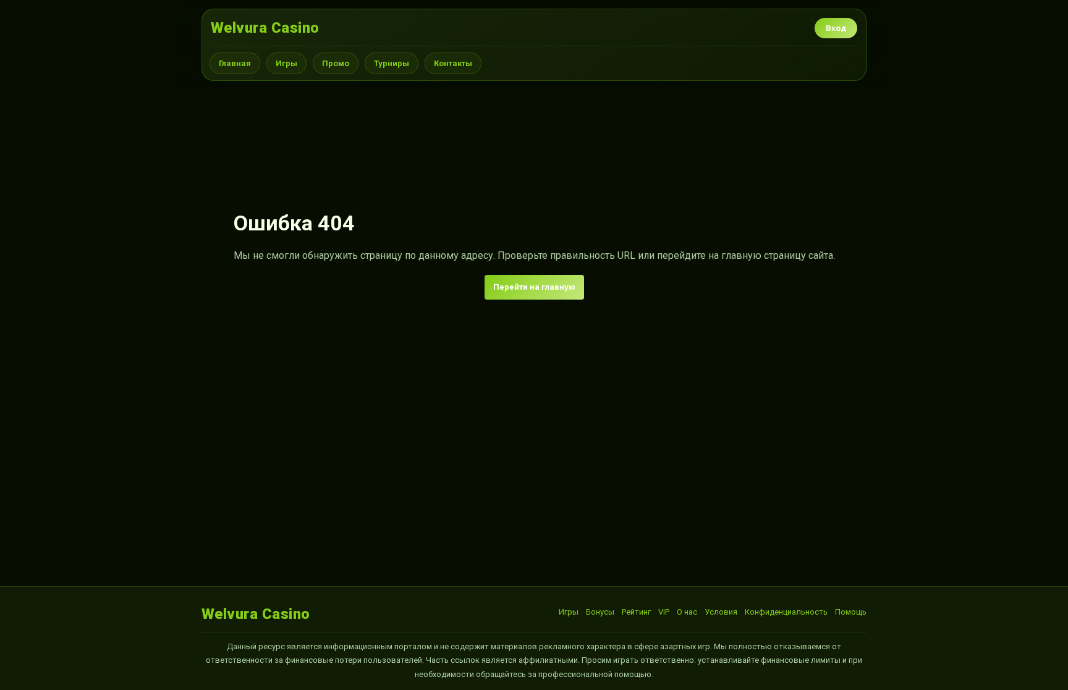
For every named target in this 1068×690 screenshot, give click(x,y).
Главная (235, 63)
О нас (687, 611)
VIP (663, 611)
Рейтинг (636, 611)
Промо (335, 63)
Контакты (453, 63)
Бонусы (600, 611)
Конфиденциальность (786, 611)
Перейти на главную (534, 287)
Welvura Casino (265, 27)
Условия (721, 611)
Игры (286, 63)
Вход (836, 28)
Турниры (391, 63)
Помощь (851, 611)
